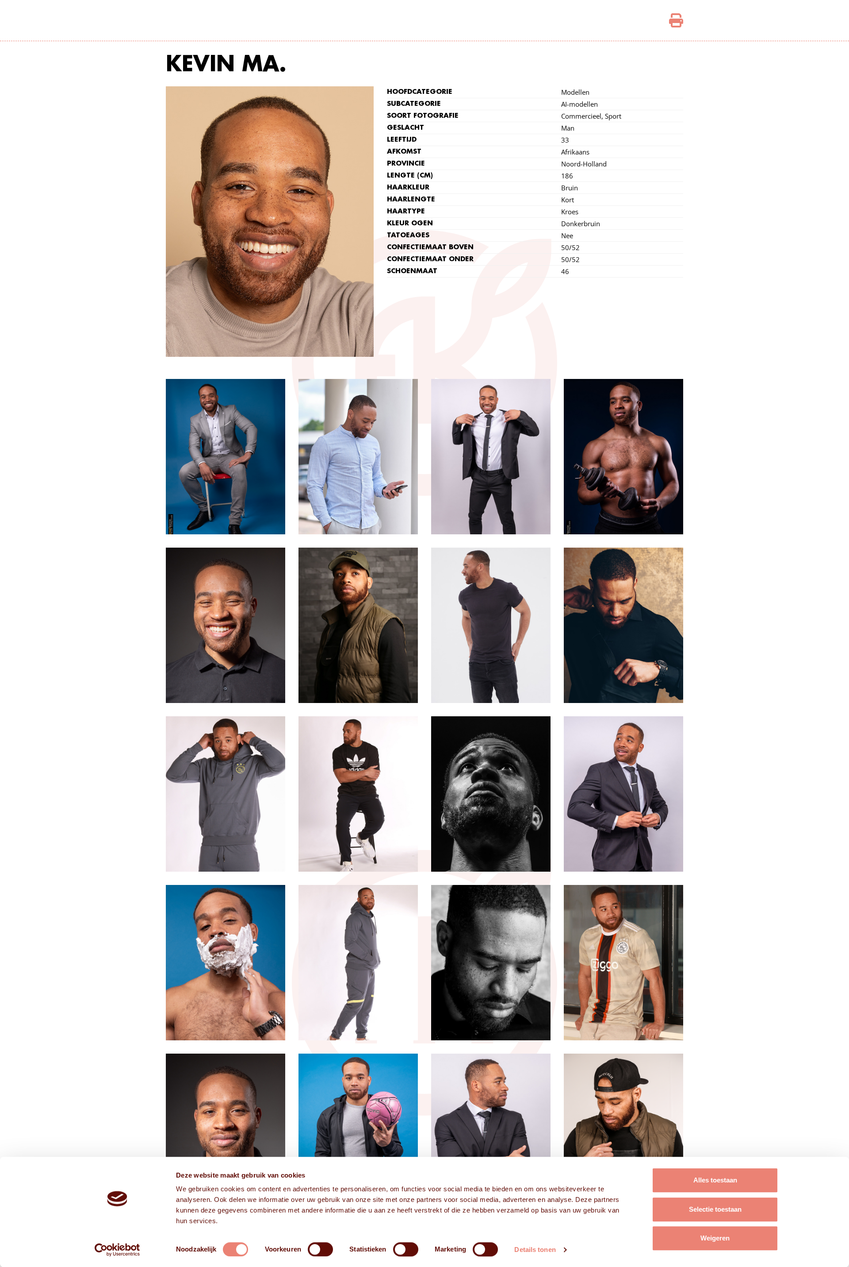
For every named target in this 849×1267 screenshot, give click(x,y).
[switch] (320, 1249)
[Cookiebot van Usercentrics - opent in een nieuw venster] (117, 1249)
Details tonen (534, 1249)
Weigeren (715, 1238)
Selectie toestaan (715, 1209)
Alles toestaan (715, 1180)
